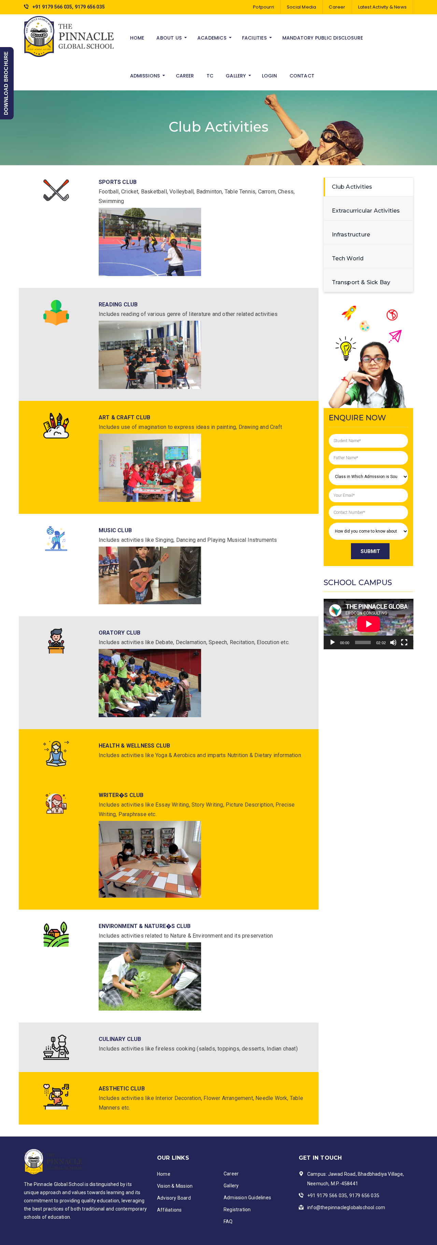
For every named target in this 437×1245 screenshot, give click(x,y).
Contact (302, 75)
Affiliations (169, 1210)
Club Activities (352, 187)
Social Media (301, 7)
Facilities (254, 37)
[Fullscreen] (404, 642)
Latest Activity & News (382, 7)
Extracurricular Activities (366, 210)
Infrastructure (351, 234)
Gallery (236, 75)
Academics (211, 37)
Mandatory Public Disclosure (322, 37)
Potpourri (263, 7)
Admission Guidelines (247, 1197)
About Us (169, 37)
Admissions (145, 75)
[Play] (332, 642)
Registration (237, 1209)
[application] (368, 624)
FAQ (228, 1221)
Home (163, 1174)
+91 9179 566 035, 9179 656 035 (68, 7)
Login (269, 75)
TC (210, 75)
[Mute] (393, 642)
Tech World (348, 258)
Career (337, 7)
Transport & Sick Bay (361, 282)
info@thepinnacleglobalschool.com (346, 1207)
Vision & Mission (175, 1186)
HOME (137, 37)
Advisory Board (174, 1198)
